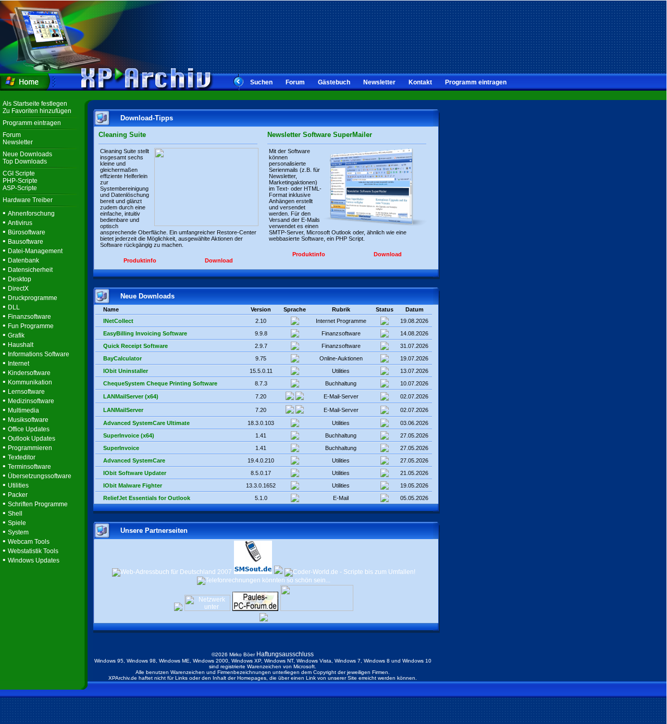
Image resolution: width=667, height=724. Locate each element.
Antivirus (20, 223)
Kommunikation (30, 382)
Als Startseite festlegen (35, 103)
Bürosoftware (26, 232)
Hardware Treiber (28, 200)
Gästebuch (334, 82)
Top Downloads (25, 161)
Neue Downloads (27, 154)
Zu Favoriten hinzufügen (37, 111)
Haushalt (20, 344)
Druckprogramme (32, 298)
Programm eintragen (476, 82)
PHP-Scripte (20, 180)
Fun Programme (31, 326)
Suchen (261, 82)
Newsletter (379, 82)
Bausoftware (25, 241)
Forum (295, 82)
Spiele (17, 523)
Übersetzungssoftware (39, 476)
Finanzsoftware (29, 316)
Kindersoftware (29, 373)
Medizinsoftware (31, 401)
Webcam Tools (29, 541)
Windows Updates (33, 560)
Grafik (16, 335)
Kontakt (420, 82)
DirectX (18, 288)
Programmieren (30, 448)
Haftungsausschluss (285, 654)
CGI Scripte (19, 173)
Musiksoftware (28, 419)
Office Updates (29, 429)
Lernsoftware (26, 391)
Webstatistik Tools (33, 551)
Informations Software (38, 354)
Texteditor (21, 457)
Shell (15, 513)
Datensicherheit (30, 269)
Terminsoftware (29, 466)
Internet (18, 363)
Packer (18, 494)
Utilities (18, 485)
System (18, 532)
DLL (14, 307)
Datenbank (23, 260)
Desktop (19, 279)
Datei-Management (35, 251)
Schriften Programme (38, 504)
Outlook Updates (31, 438)
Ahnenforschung (31, 213)
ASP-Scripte (20, 188)
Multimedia (23, 410)
